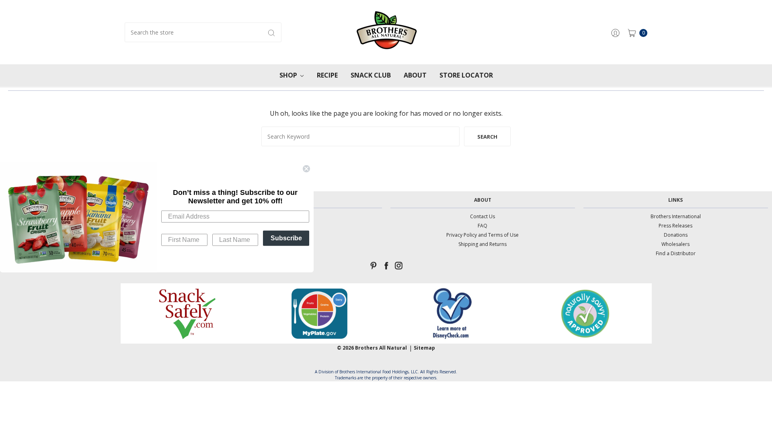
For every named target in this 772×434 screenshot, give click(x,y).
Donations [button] (676, 234)
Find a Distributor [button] (676, 253)
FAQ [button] (482, 225)
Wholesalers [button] (675, 244)
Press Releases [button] (675, 225)
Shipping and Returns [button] (482, 244)
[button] (187, 313)
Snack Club (371, 75)
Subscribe (286, 237)
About (415, 75)
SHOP (289, 75)
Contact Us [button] (482, 216)
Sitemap (424, 347)
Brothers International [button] (676, 216)
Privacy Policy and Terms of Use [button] (482, 234)
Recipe (327, 75)
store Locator (466, 75)
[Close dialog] (306, 169)
